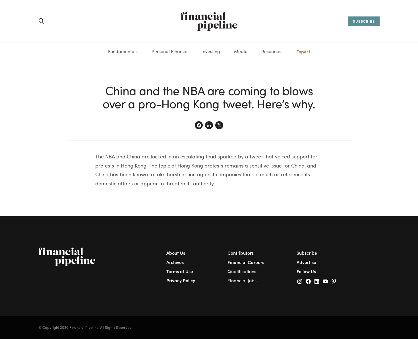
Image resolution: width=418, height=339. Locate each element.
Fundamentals (123, 51)
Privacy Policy (180, 280)
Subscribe (307, 253)
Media (241, 51)
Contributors (240, 253)
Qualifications (241, 271)
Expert (303, 51)
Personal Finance (169, 51)
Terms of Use (179, 271)
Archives (175, 262)
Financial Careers (245, 262)
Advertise (306, 262)
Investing (210, 51)
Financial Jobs (241, 280)
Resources (271, 51)
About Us (175, 253)
